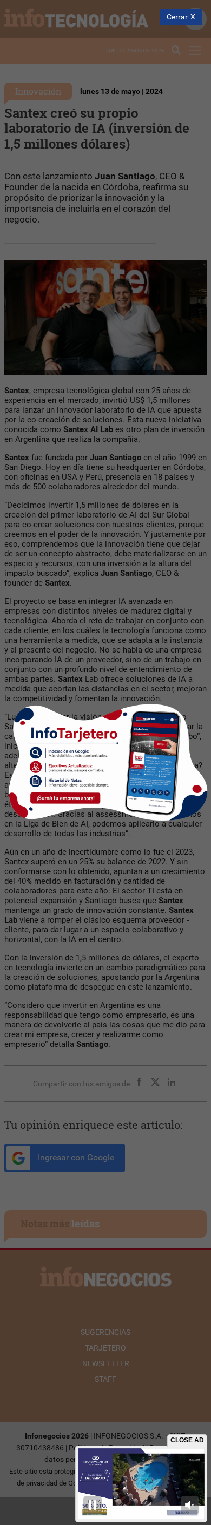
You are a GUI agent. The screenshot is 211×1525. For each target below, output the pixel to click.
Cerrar (177, 17)
